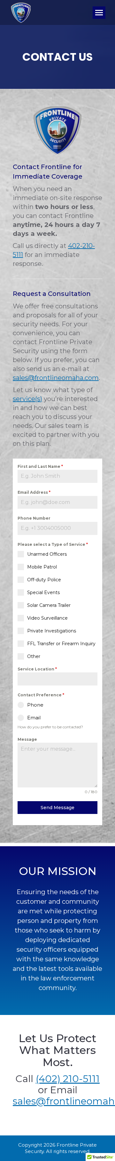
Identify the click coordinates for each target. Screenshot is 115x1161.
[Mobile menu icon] (99, 12)
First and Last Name (40, 466)
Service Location (37, 669)
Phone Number (34, 518)
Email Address (34, 492)
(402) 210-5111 (68, 1079)
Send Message (57, 807)
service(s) (27, 399)
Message (27, 739)
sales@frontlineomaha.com (56, 378)
